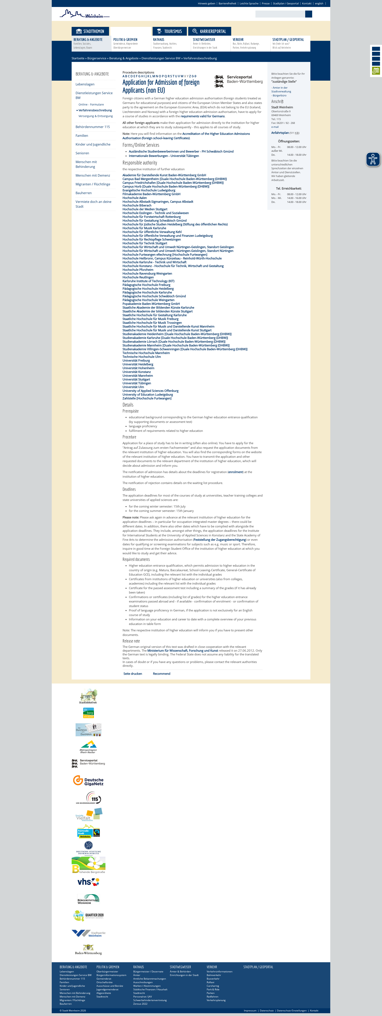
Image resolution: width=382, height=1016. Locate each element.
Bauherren (84, 193)
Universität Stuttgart (136, 379)
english (319, 3)
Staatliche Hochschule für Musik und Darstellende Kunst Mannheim (168, 326)
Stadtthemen (94, 31)
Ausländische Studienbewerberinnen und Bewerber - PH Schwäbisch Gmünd (181, 151)
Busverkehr (213, 978)
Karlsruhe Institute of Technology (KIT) (148, 281)
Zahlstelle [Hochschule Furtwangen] (147, 398)
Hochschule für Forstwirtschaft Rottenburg (152, 217)
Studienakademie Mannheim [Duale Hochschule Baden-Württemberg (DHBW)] (176, 345)
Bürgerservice (134, 31)
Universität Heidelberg (138, 364)
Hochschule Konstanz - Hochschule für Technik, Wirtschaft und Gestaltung (173, 266)
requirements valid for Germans (203, 116)
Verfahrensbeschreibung (95, 110)
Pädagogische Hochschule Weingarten (148, 300)
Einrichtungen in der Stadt (184, 975)
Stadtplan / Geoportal (286, 3)
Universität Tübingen (137, 383)
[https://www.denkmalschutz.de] (191, 848)
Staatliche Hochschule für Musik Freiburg (150, 319)
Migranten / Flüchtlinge (93, 184)
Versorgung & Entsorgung (96, 116)
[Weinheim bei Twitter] (376, 59)
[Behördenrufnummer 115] (191, 797)
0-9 (194, 76)
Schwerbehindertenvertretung (150, 1000)
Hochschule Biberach (137, 205)
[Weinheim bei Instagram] (376, 54)
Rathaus (165, 43)
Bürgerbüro (279, 95)
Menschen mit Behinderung (86, 164)
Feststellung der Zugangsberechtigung (220, 540)
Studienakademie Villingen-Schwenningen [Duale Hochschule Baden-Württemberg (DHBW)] (185, 349)
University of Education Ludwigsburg (148, 394)
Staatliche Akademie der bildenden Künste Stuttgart (158, 311)
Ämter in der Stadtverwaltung (281, 89)
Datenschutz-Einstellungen (292, 1010)
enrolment (235, 472)
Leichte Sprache (249, 3)
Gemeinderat (103, 978)
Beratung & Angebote (88, 43)
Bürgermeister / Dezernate (148, 971)
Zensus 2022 (140, 1003)
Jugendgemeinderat (107, 989)
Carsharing (213, 986)
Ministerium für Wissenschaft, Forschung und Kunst (182, 650)
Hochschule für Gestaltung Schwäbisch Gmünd (155, 220)
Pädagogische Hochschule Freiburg (146, 285)
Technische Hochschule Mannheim (146, 353)
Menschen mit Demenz (93, 175)
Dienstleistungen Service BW (160, 58)
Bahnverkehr (214, 975)
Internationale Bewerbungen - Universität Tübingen (164, 156)
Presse (266, 3)
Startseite (78, 58)
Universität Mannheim (138, 375)
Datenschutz (267, 1010)
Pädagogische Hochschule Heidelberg (148, 288)
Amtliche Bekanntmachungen (149, 978)
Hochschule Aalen (135, 198)
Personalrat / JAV (142, 996)
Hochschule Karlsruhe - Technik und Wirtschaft (154, 262)
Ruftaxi (210, 982)
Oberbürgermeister (107, 971)
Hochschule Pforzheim (138, 270)
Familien (82, 135)
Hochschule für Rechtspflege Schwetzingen (152, 239)
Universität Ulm (133, 387)
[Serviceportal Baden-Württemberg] (238, 86)
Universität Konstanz (137, 372)
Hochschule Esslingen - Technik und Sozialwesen (156, 213)
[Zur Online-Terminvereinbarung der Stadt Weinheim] (376, 71)
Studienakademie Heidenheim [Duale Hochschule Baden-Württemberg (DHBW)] (177, 334)
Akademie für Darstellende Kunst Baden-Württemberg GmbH (164, 175)
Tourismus (173, 31)
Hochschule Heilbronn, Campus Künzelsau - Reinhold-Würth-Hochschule (172, 258)
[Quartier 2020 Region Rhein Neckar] (191, 915)
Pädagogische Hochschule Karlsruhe (147, 292)
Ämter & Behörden (180, 971)
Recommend (161, 674)
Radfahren (212, 996)
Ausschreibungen (143, 982)
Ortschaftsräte (104, 982)
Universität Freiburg (136, 360)
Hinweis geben (206, 3)
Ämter (136, 975)
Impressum (250, 1010)
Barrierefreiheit (227, 3)
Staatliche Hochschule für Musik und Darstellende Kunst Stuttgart (167, 330)
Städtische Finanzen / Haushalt (150, 989)
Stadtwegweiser (205, 43)
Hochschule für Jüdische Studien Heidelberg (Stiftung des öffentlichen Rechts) (175, 224)
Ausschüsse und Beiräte (109, 986)
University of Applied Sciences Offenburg (150, 391)
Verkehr (246, 43)
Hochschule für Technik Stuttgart (145, 243)
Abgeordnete (103, 993)
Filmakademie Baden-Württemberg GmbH (151, 194)
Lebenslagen (85, 84)
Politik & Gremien (125, 43)
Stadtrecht (102, 996)
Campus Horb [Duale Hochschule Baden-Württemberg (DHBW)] (166, 186)
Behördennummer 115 (93, 127)
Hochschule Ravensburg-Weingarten (147, 273)
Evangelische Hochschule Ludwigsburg (149, 190)
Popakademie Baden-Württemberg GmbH (151, 304)
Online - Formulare (91, 104)
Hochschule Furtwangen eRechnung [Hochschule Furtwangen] (165, 254)
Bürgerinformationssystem (111, 975)
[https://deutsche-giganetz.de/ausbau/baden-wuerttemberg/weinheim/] (191, 780)
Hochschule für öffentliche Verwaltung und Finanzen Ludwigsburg (168, 236)
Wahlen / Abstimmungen (147, 986)
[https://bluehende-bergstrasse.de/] (191, 865)
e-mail (275, 127)
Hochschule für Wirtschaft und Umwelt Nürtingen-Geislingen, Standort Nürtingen (178, 251)
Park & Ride (213, 989)
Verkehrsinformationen (219, 971)
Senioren (82, 153)
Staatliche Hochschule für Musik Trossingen (152, 323)
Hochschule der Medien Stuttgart (145, 209)
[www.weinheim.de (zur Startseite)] (85, 17)
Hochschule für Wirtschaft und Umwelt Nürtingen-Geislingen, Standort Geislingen (178, 247)
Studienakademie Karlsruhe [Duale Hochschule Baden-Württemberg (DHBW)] (175, 338)
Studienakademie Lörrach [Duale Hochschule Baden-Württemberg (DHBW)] (174, 341)
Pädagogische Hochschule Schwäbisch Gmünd (154, 296)
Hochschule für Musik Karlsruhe (144, 228)
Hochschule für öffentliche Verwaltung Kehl (152, 232)
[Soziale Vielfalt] (191, 814)
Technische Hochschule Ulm (142, 357)
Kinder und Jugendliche (93, 144)
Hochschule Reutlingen (138, 277)
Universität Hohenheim (138, 368)
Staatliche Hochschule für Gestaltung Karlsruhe (155, 315)
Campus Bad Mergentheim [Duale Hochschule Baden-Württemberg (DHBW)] (175, 179)
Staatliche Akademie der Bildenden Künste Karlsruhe (158, 307)
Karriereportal (213, 31)
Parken (210, 993)
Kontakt (307, 3)
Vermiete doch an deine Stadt (93, 204)
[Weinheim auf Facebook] (376, 49)
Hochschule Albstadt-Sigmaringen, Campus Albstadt (158, 201)
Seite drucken (133, 674)
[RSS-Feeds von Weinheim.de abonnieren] (376, 64)
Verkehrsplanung (216, 1000)
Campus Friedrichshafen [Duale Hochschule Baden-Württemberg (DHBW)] (173, 183)
